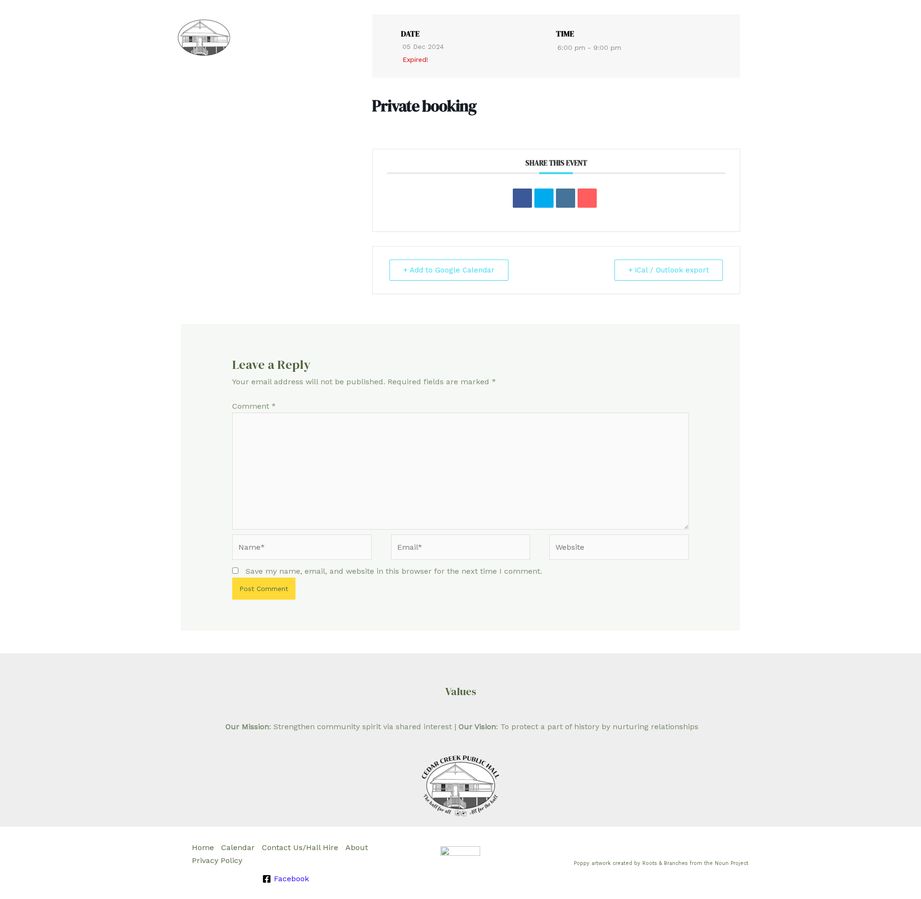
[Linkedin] (565, 198)
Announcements (583, 37)
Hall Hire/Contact (661, 37)
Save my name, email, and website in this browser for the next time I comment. (394, 571)
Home (477, 37)
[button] (736, 38)
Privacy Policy (217, 860)
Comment (254, 406)
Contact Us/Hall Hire (300, 847)
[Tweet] (544, 198)
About (719, 37)
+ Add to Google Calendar (449, 270)
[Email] (587, 198)
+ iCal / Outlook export (668, 270)
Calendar (520, 37)
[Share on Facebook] (522, 198)
